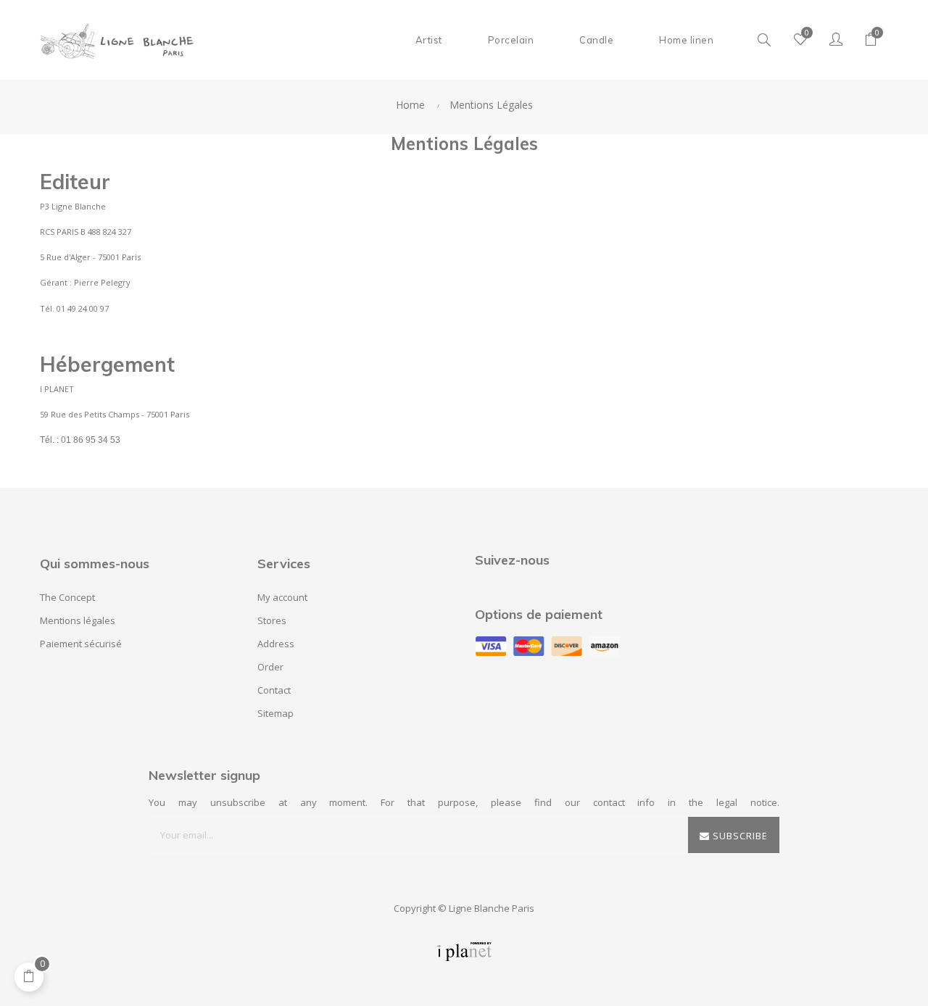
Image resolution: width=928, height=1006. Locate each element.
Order (270, 666)
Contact (274, 690)
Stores (271, 620)
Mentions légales (77, 620)
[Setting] (836, 40)
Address (275, 643)
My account (282, 597)
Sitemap (275, 713)
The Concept (67, 597)
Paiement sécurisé (81, 643)
